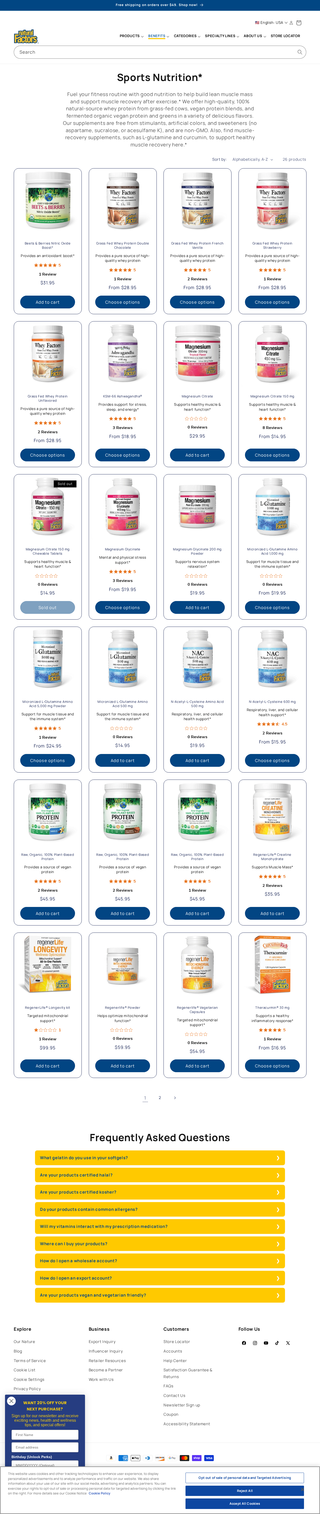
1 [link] (145, 1098)
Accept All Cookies (245, 1503)
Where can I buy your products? (74, 1243)
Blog (18, 1351)
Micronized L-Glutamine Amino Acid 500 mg (123, 704)
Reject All (245, 1490)
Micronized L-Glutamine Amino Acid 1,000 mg (272, 551)
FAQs (169, 1386)
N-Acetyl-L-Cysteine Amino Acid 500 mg (197, 704)
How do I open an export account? (76, 1278)
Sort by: (219, 159)
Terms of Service (30, 1360)
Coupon (171, 1414)
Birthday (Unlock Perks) (32, 1457)
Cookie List (24, 1370)
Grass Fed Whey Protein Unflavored (48, 398)
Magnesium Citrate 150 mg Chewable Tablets (48, 551)
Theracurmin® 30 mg (272, 1008)
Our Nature (24, 1341)
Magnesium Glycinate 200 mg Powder (197, 551)
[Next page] (175, 1098)
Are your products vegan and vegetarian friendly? (93, 1295)
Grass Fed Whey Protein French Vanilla (197, 245)
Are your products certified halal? (76, 1175)
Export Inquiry (102, 1341)
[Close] (302, 1489)
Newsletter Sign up (182, 1405)
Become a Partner (106, 1370)
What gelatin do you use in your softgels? (84, 1157)
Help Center (175, 1360)
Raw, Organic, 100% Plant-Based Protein (47, 857)
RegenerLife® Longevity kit (47, 1008)
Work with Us (101, 1379)
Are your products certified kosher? (78, 1192)
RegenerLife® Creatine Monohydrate (272, 857)
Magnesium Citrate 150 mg (272, 396)
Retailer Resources (107, 1360)
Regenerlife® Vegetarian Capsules (197, 1010)
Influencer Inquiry (106, 1351)
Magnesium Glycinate (122, 549)
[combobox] (160, 52)
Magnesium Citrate (197, 396)
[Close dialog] (11, 1401)
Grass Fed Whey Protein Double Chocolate (122, 245)
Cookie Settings (29, 1379)
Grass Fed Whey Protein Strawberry (272, 245)
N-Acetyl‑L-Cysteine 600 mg (272, 702)
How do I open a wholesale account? (79, 1261)
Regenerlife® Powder (122, 1008)
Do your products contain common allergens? (89, 1209)
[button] (131, 36)
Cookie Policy (99, 1493)
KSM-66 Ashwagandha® (122, 396)
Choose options (122, 302)
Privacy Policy (27, 1388)
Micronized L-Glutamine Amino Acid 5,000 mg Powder (47, 704)
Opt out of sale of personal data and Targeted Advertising (244, 1477)
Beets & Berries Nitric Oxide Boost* (48, 245)
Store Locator (177, 1341)
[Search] (300, 52)
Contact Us (175, 1395)
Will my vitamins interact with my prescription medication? (104, 1226)
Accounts (173, 1351)
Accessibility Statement (187, 1423)
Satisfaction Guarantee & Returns (188, 1373)
